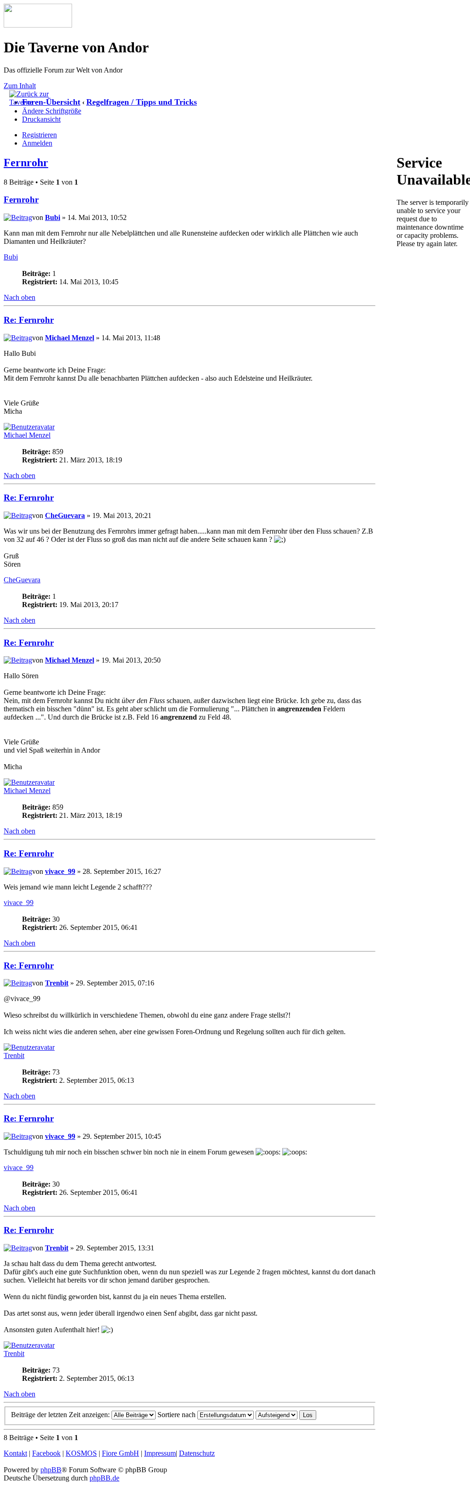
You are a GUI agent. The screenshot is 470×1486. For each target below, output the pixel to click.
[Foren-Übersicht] (38, 25)
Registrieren (39, 135)
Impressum (160, 1453)
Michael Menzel (69, 338)
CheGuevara (65, 515)
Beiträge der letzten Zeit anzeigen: (61, 1414)
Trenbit (56, 983)
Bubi (52, 217)
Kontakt (15, 1453)
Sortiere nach (177, 1414)
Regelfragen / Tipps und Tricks (141, 102)
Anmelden (37, 143)
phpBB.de (104, 1478)
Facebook (46, 1453)
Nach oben (19, 297)
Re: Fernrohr (29, 320)
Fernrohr (26, 163)
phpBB (51, 1470)
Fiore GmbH (120, 1453)
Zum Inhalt (20, 86)
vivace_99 (60, 871)
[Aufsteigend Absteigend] (286, 1414)
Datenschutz (197, 1453)
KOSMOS (81, 1453)
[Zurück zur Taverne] (32, 102)
